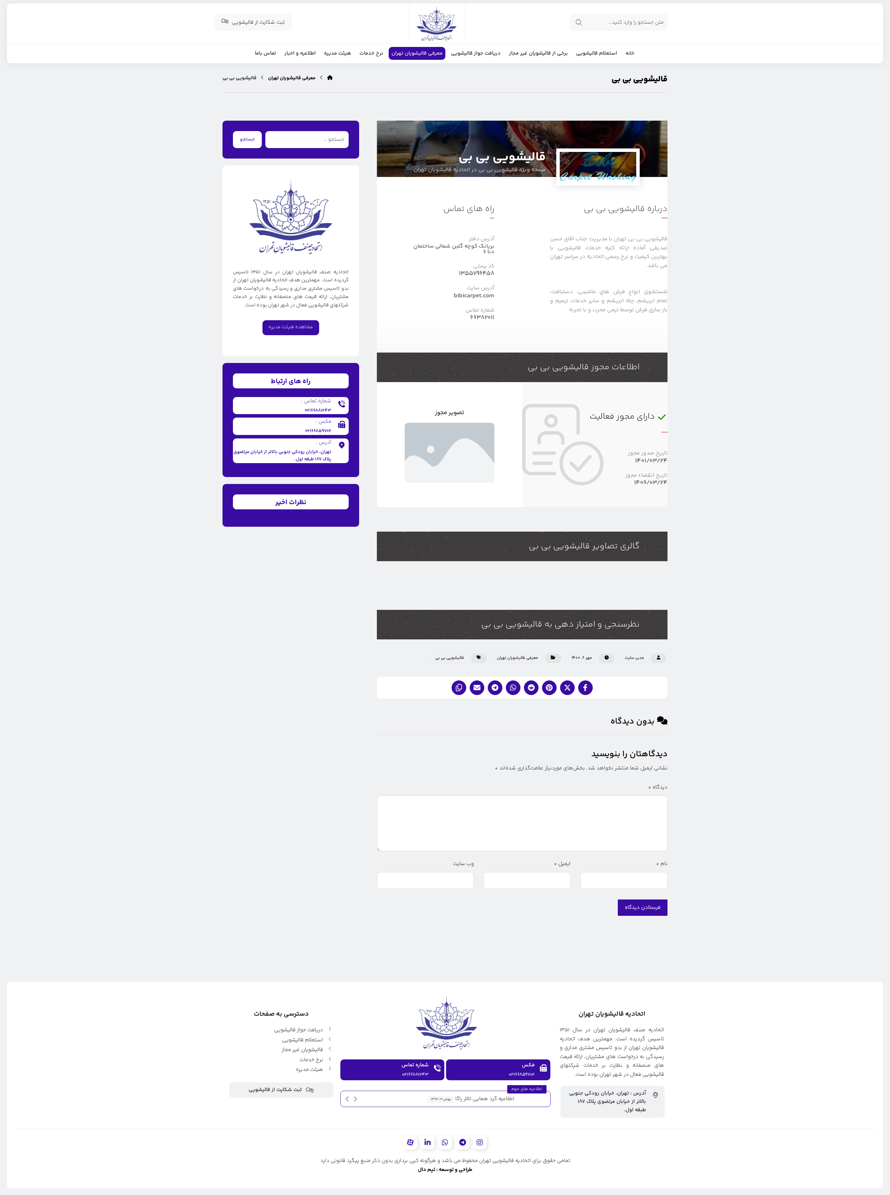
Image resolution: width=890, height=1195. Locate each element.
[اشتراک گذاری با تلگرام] (495, 687)
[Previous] (347, 1099)
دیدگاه (658, 787)
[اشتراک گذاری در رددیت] (531, 687)
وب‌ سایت (463, 864)
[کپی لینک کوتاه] (459, 687)
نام (662, 864)
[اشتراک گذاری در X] (567, 687)
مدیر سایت (634, 658)
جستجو (247, 139)
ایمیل (562, 864)
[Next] (355, 1099)
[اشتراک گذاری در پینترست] (549, 687)
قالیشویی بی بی (449, 658)
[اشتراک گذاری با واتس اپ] (513, 687)
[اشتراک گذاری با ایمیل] (477, 687)
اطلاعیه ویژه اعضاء (523, 1099)
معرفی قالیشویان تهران (517, 658)
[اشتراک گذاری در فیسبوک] (585, 687)
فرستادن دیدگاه (643, 908)
